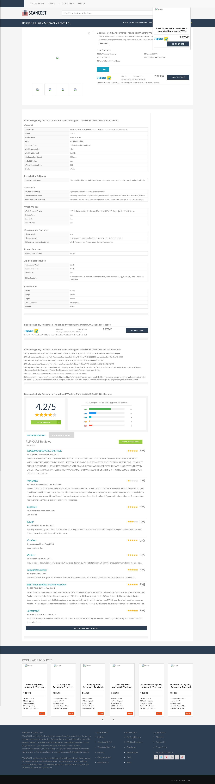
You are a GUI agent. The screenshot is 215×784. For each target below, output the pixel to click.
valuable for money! (37, 569)
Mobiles (100, 737)
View (42, 713)
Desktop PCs (103, 762)
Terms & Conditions (164, 752)
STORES (52, 4)
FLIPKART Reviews (36, 435)
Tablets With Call (104, 742)
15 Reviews (30, 445)
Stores (103, 69)
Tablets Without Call (106, 747)
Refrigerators (132, 752)
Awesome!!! (33, 610)
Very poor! (32, 480)
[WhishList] (89, 33)
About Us (160, 737)
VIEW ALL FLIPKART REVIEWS (86, 628)
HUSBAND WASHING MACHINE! (44, 450)
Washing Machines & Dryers (142, 23)
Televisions (131, 747)
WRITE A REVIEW (44, 422)
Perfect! (31, 555)
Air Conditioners (134, 737)
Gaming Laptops (104, 757)
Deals (129, 757)
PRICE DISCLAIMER (66, 4)
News (129, 762)
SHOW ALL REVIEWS (130, 442)
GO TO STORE (178, 77)
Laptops (100, 752)
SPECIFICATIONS (37, 4)
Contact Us (160, 742)
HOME (125, 23)
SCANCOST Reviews (61, 435)
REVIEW (81, 4)
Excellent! (32, 506)
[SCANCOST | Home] (34, 13)
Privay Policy (161, 747)
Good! (30, 521)
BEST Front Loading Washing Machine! (46, 584)
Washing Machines (134, 742)
